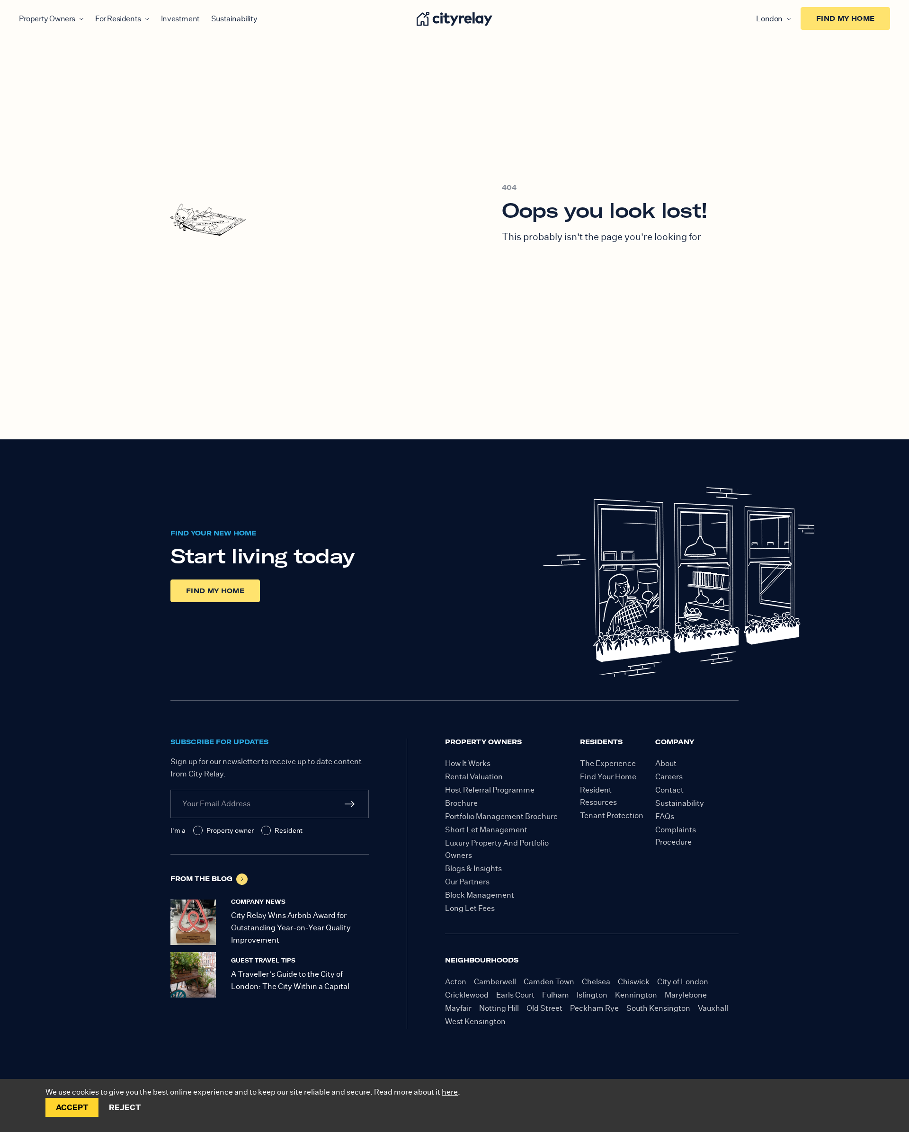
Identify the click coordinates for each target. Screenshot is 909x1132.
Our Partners (467, 881)
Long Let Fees (470, 908)
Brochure (461, 803)
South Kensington (658, 1008)
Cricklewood (467, 994)
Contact (669, 789)
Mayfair (458, 1008)
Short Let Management (486, 829)
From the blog (201, 878)
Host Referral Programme (490, 789)
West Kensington (475, 1021)
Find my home (845, 18)
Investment (180, 18)
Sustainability (234, 18)
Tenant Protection (611, 815)
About (666, 763)
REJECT (125, 1107)
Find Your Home (608, 776)
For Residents (118, 18)
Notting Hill (499, 1008)
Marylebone (686, 994)
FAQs (664, 816)
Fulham (555, 994)
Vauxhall (713, 1008)
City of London (682, 981)
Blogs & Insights (473, 868)
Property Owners (47, 18)
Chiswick (634, 981)
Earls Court (515, 994)
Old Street (544, 1008)
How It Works (467, 763)
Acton (455, 981)
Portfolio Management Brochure (501, 816)
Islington (592, 994)
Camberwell (495, 981)
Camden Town (549, 981)
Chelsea (596, 981)
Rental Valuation (474, 776)
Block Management (479, 895)
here (450, 1091)
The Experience (608, 763)
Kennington (636, 994)
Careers (669, 776)
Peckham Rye (594, 1008)
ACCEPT (72, 1107)
